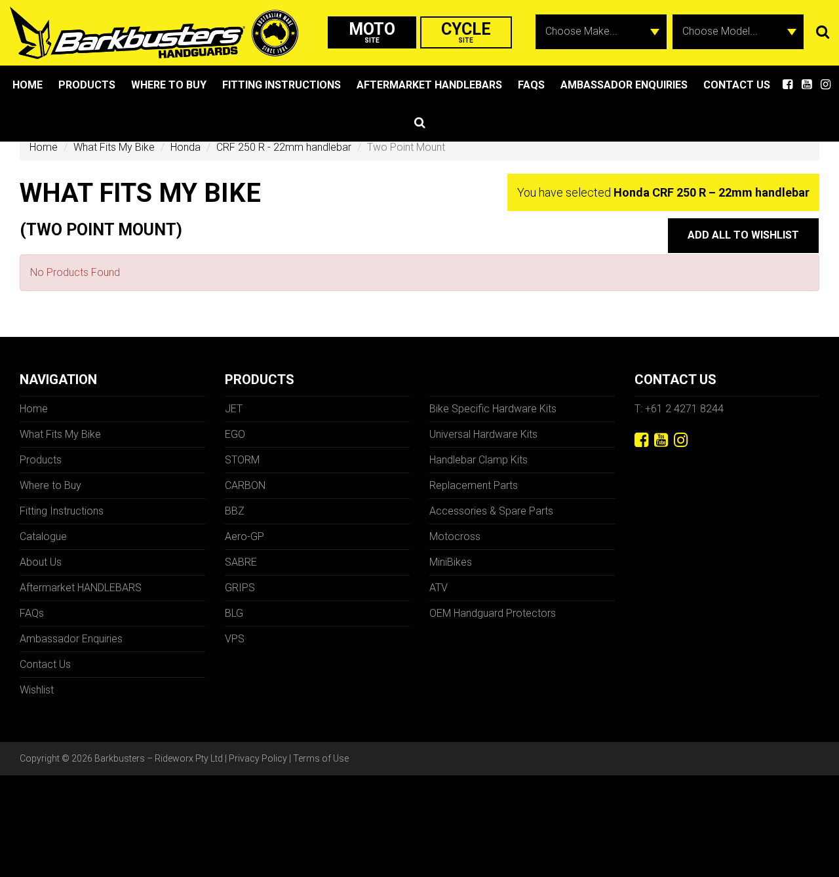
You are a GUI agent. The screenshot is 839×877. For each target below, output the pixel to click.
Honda (185, 147)
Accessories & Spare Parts (491, 511)
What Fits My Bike (114, 147)
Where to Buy (168, 85)
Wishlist (37, 690)
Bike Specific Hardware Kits (492, 408)
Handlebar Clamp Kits (478, 460)
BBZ (234, 511)
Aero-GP (244, 536)
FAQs (531, 85)
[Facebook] (641, 440)
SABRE (241, 562)
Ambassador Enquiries (624, 85)
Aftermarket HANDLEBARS (429, 85)
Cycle (466, 32)
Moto (372, 32)
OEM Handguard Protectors (492, 613)
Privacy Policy (258, 758)
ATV (438, 587)
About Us (41, 562)
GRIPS (240, 587)
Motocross (454, 536)
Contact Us (736, 85)
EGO (235, 434)
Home (27, 85)
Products (86, 85)
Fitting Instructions (281, 85)
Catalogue (43, 536)
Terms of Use (321, 758)
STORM (242, 460)
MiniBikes (450, 562)
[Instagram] (681, 440)
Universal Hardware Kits (483, 434)
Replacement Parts (473, 485)
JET (234, 408)
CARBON (245, 485)
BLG (234, 613)
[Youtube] (661, 440)
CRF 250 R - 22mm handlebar (283, 147)
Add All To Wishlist (743, 235)
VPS (234, 639)
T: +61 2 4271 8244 (679, 408)
